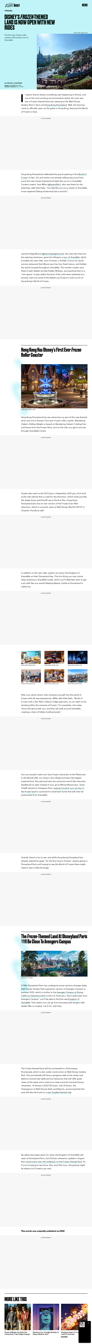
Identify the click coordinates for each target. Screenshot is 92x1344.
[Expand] (81, 1323)
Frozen (28, 791)
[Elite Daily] (12, 5)
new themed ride (59, 1092)
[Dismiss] (88, 1323)
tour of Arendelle (72, 257)
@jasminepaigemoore (52, 253)
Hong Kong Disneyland (56, 105)
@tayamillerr (54, 184)
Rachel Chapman (14, 83)
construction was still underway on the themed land (53, 1161)
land (34, 791)
